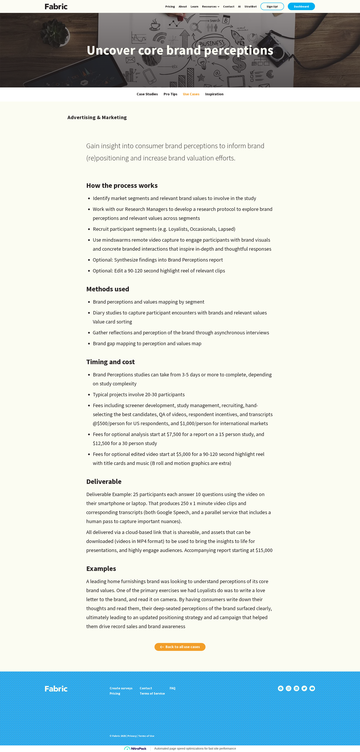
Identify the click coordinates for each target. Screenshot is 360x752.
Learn (194, 6)
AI (239, 6)
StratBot (250, 6)
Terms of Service (152, 693)
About (183, 6)
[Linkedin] (296, 688)
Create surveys (121, 688)
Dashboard (301, 6)
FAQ (173, 688)
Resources (209, 6)
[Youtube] (312, 688)
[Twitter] (304, 688)
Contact (228, 6)
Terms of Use (146, 736)
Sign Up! (272, 6)
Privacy (132, 736)
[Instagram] (288, 688)
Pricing (170, 6)
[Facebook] (281, 688)
